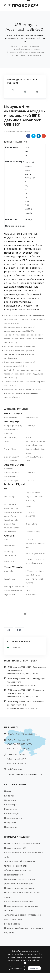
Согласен (34, 968)
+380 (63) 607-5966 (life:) (18, 748)
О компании (10, 800)
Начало (14, 46)
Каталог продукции (30, 46)
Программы (10, 822)
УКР (9, 630)
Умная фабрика (12, 924)
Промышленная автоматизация (19, 888)
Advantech (25, 131)
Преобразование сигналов (26, 49)
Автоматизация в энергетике (18, 901)
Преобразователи (13, 818)
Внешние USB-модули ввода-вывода (26, 52)
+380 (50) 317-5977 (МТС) (19, 744)
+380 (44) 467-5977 (18, 754)
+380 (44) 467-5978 (16, 763)
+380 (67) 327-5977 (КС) (19, 740)
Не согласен (17, 968)
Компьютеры (10, 804)
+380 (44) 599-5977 (16, 759)
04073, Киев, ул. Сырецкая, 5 (22, 734)
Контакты (9, 796)
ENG (19, 630)
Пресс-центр (10, 827)
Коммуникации (11, 813)
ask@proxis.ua (15, 769)
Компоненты (10, 809)
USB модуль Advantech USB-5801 (27, 55)
